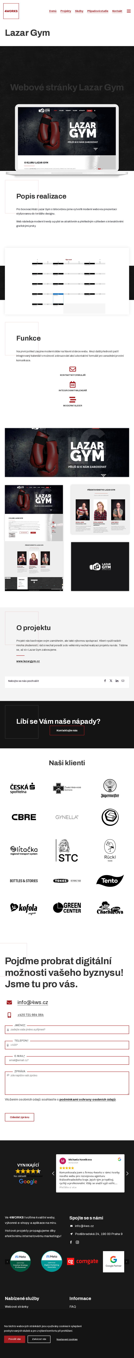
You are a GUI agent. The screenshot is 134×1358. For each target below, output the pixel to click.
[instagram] (77, 1242)
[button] (127, 1174)
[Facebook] (105, 681)
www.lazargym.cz (28, 661)
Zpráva (19, 1071)
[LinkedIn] (117, 681)
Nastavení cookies (67, 1339)
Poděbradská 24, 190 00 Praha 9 (99, 1234)
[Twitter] (111, 681)
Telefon (21, 1040)
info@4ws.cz (32, 1002)
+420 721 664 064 (30, 1014)
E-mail (19, 1056)
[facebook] (71, 1242)
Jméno (19, 1025)
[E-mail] (123, 681)
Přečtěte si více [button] (67, 1187)
